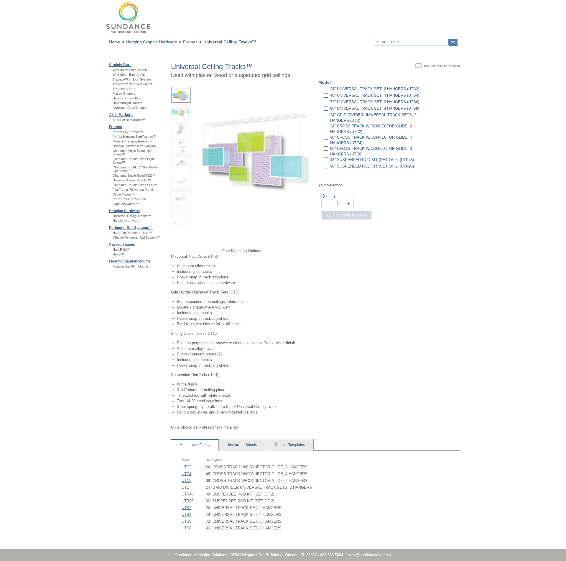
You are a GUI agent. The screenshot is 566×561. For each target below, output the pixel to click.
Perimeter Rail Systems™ (131, 228)
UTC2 (186, 467)
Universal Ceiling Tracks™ (229, 42)
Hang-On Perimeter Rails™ (132, 232)
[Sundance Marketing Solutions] (128, 34)
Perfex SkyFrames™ (128, 132)
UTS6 (186, 521)
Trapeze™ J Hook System (132, 79)
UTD (185, 487)
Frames (190, 42)
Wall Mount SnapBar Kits (130, 70)
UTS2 (186, 508)
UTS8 (186, 528)
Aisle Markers (121, 115)
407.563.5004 (332, 555)
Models (195, 445)
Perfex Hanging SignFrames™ (134, 136)
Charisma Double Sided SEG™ (135, 185)
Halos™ (118, 254)
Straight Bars (120, 65)
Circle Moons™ (124, 194)
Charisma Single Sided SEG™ (134, 175)
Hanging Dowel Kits (126, 98)
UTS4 (186, 514)
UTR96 (187, 501)
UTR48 (187, 494)
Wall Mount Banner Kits (129, 74)
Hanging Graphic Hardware (151, 42)
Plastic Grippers (124, 93)
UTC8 (186, 480)
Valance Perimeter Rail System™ (136, 237)
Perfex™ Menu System (129, 199)
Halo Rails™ (121, 249)
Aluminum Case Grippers (131, 107)
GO (453, 42)
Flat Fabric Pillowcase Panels (133, 189)
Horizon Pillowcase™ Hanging (134, 146)
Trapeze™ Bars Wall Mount (132, 84)
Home (114, 42)
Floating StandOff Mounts (131, 266)
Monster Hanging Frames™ (132, 141)
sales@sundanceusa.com (369, 555)
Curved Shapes (122, 244)
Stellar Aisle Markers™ (129, 120)
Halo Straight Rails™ (127, 103)
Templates (290, 445)
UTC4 (186, 474)
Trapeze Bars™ (124, 89)
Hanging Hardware (124, 211)
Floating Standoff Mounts (130, 261)
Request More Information (441, 66)
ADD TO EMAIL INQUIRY (346, 215)
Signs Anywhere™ (126, 204)
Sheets (242, 445)
